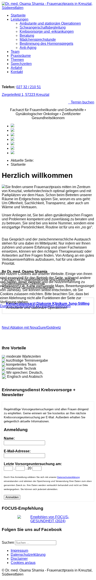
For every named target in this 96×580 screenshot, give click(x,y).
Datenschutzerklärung (17, 306)
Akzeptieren (44, 306)
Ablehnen (63, 306)
